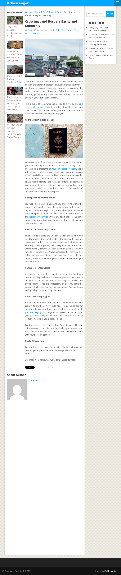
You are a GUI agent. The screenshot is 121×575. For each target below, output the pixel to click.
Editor (30, 30)
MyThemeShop (111, 571)
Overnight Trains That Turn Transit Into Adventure (101, 36)
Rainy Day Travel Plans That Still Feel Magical (99, 29)
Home (30, 12)
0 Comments (34, 33)
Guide (37, 12)
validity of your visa (38, 216)
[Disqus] (45, 440)
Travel (59, 12)
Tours (51, 12)
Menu (117, 3)
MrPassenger (17, 3)
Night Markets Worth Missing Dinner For (98, 43)
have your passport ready (64, 168)
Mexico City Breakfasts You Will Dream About (101, 50)
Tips (45, 12)
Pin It (50, 367)
